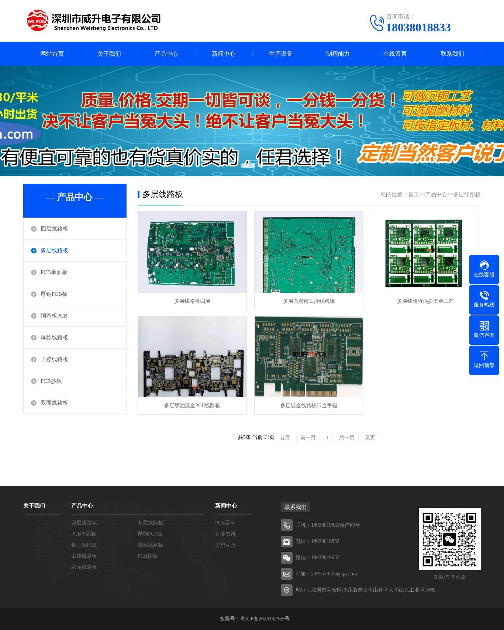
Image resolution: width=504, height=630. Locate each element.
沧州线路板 (452, 472)
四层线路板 (54, 229)
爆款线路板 (54, 337)
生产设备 (281, 54)
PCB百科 (225, 523)
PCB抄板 (51, 381)
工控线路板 (54, 359)
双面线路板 (54, 403)
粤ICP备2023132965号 (265, 619)
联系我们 (452, 54)
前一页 (308, 437)
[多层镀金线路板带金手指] (309, 357)
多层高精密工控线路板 (309, 301)
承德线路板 (407, 472)
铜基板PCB (54, 316)
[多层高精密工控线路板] (309, 252)
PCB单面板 (54, 272)
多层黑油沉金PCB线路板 (192, 405)
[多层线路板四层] (192, 252)
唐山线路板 (132, 472)
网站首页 (52, 54)
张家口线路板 (361, 472)
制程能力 (338, 54)
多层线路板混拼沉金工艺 (425, 301)
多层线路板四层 (192, 301)
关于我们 (109, 54)
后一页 (347, 437)
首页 (413, 194)
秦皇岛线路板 (178, 472)
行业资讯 (225, 534)
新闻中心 (223, 54)
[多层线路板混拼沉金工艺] (425, 252)
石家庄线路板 (86, 472)
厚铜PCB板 (54, 294)
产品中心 (166, 54)
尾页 (370, 437)
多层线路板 (54, 250)
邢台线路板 (269, 472)
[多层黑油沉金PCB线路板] (192, 357)
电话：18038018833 (317, 541)
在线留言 (395, 54)
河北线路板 (41, 472)
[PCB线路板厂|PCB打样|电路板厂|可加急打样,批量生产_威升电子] (93, 20)
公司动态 (225, 545)
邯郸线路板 (224, 472)
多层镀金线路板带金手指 (308, 405)
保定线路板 (315, 472)
